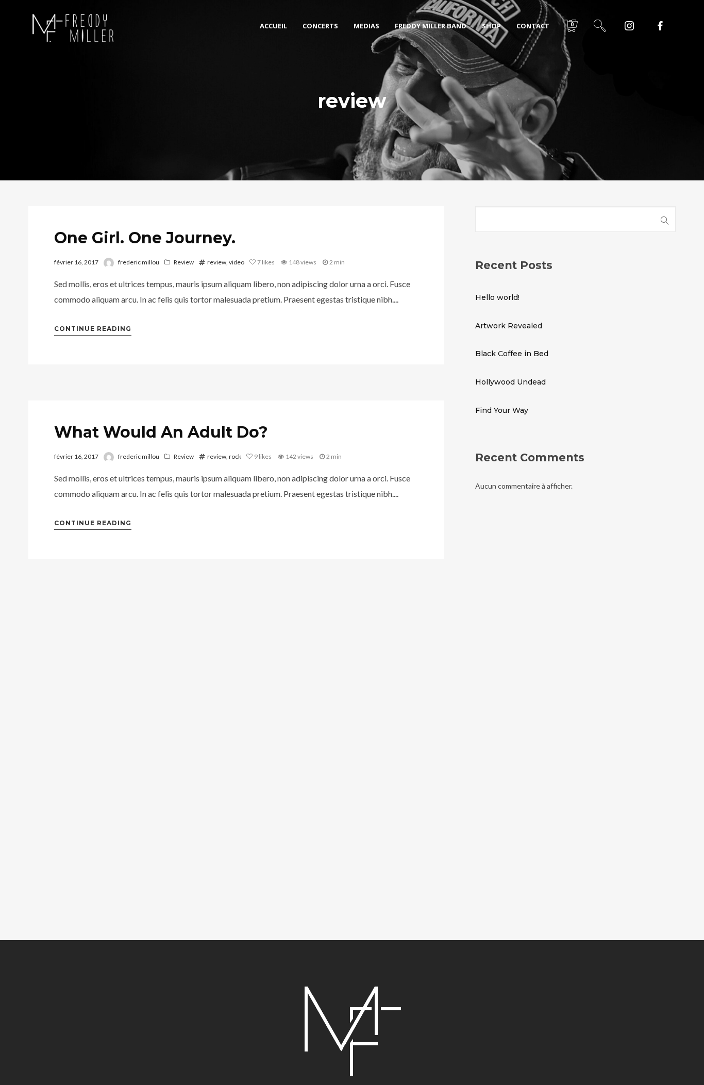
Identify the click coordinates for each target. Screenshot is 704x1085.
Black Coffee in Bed (511, 353)
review (216, 262)
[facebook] (660, 26)
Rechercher (664, 219)
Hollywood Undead (510, 382)
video (236, 262)
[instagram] (629, 26)
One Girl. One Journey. (145, 237)
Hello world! (497, 297)
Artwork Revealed (508, 325)
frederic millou (138, 262)
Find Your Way (501, 410)
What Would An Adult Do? (161, 432)
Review (184, 262)
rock (235, 456)
